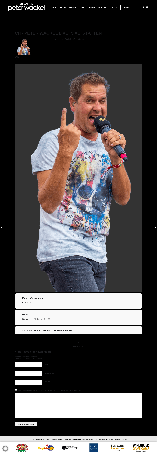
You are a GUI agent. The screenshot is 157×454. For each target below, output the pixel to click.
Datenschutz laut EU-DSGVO (72, 439)
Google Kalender (64, 330)
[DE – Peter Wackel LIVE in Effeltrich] (155, 227)
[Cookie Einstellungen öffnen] (5, 450)
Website (47, 382)
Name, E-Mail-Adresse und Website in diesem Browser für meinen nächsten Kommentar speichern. (50, 390)
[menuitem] (55, 7)
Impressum (85, 439)
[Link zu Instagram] (143, 7)
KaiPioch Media (100, 439)
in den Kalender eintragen (37, 330)
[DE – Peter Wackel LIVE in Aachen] (2, 227)
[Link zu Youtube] (147, 7)
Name (47, 364)
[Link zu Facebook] (140, 7)
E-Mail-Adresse (50, 373)
